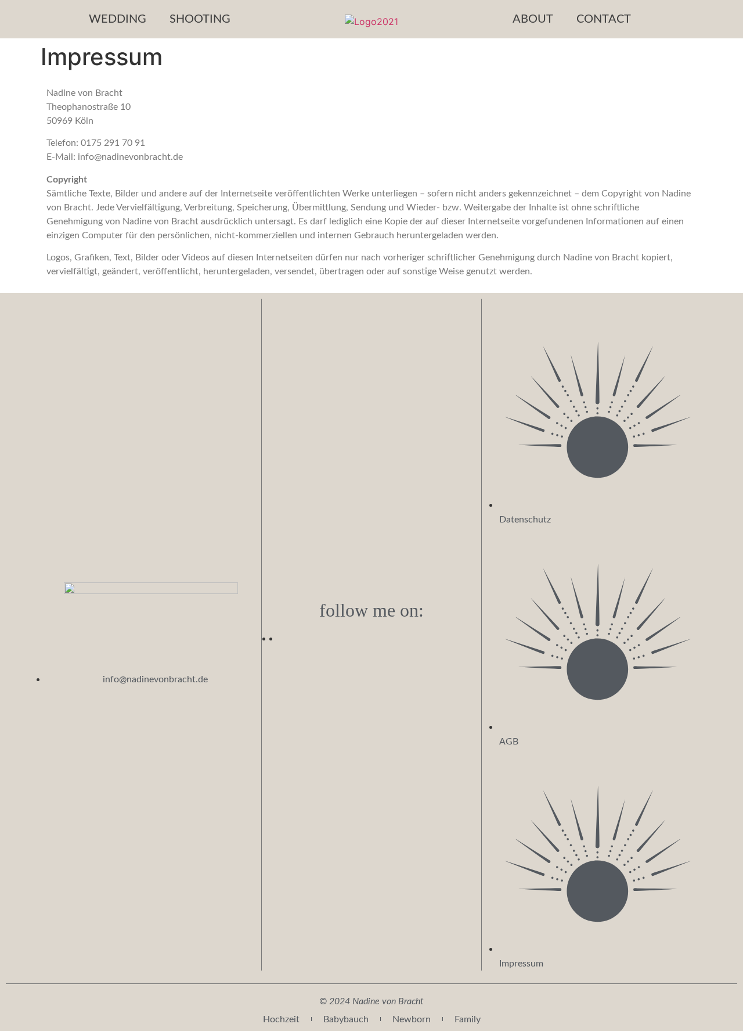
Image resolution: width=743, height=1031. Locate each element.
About (533, 19)
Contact (603, 19)
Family (468, 1019)
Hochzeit (281, 1019)
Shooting (199, 19)
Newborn (411, 1019)
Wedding (117, 19)
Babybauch (346, 1019)
